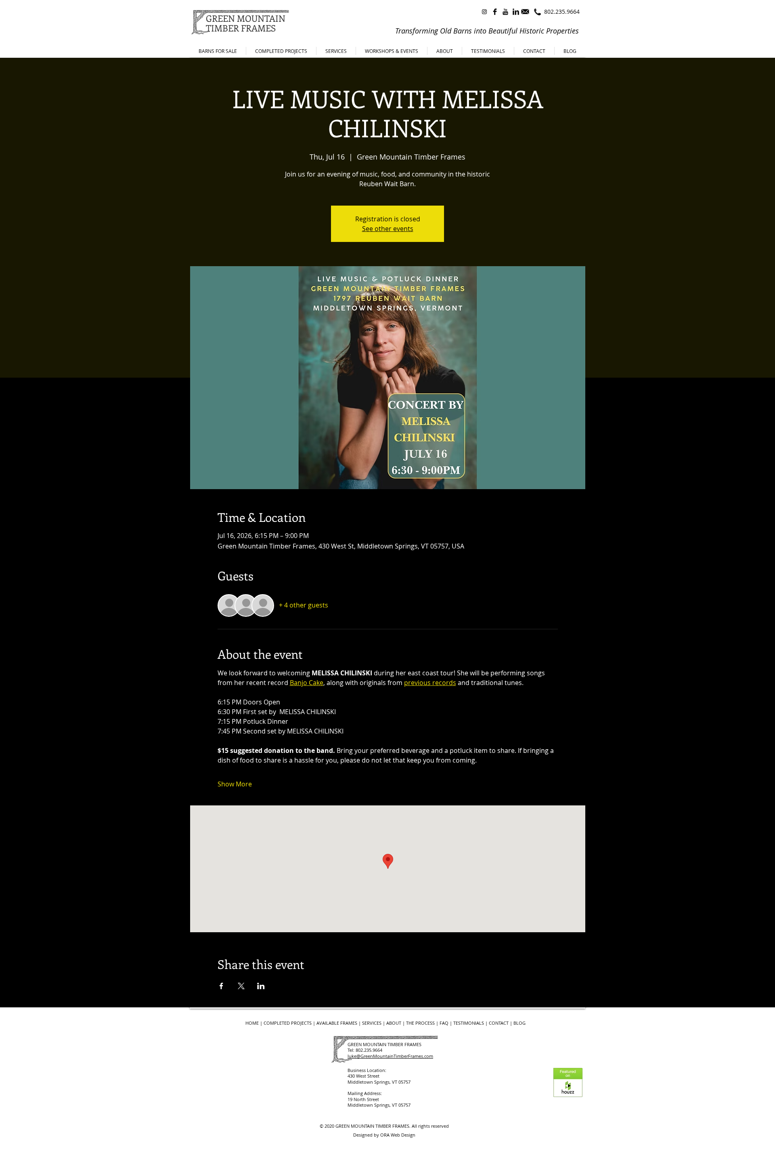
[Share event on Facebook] (221, 986)
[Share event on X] (241, 986)
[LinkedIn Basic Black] (516, 11)
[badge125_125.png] (567, 1082)
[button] (444, 51)
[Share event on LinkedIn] (261, 986)
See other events (387, 228)
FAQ (444, 1023)
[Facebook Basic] (495, 11)
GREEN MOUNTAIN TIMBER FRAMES (372, 1126)
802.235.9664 (562, 11)
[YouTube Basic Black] (505, 11)
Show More (235, 784)
